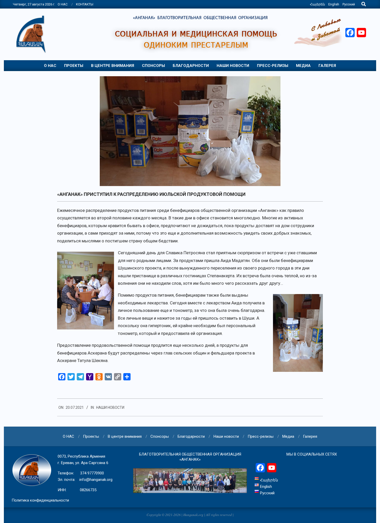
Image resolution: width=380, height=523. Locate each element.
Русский (349, 4)
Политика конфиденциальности (40, 500)
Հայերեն (317, 4)
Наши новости (110, 407)
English (333, 4)
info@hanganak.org (95, 479)
